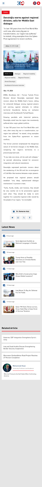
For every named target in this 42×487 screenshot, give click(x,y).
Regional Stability (10, 77)
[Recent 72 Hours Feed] (34, 3)
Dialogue (17, 74)
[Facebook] (29, 218)
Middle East (8, 74)
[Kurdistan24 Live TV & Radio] (38, 3)
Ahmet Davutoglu (10, 81)
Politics (5, 12)
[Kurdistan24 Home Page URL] (21, 3)
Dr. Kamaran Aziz (22, 211)
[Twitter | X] (23, 218)
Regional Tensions (23, 77)
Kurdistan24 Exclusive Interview (14, 85)
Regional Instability (29, 74)
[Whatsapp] (18, 218)
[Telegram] (12, 218)
